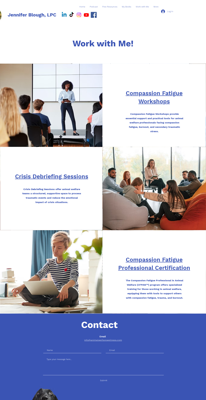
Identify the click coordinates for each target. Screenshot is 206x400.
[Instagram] (79, 15)
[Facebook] (94, 15)
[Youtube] (86, 15)
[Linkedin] (64, 15)
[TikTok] (71, 15)
